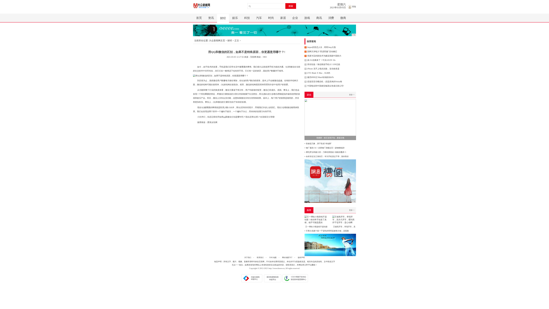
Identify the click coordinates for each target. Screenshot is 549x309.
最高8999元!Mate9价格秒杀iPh (319, 77)
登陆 (354, 7)
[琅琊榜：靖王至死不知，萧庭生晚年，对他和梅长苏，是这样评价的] (330, 119)
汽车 (259, 17)
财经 (223, 18)
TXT (290, 257)
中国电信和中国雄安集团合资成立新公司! (324, 86)
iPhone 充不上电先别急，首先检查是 (322, 69)
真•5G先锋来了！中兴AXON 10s (320, 60)
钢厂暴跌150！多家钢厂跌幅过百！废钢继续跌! (325, 148)
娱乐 (235, 17)
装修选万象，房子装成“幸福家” (318, 143)
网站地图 (285, 257)
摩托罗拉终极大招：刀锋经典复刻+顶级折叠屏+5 (325, 152)
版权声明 (301, 257)
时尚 (271, 17)
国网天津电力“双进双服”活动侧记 (321, 51)
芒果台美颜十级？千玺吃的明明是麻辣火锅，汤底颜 (327, 231)
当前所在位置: (201, 40)
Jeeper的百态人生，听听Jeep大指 (320, 47)
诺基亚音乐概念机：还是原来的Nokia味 (323, 82)
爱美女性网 (212, 122)
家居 (283, 17)
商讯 (319, 17)
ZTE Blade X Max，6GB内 (317, 73)
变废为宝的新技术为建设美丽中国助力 (323, 56)
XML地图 (273, 257)
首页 (199, 17)
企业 (295, 17)
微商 (343, 17)
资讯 (211, 17)
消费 (331, 17)
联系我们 (260, 257)
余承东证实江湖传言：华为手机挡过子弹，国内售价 (327, 156)
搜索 (291, 6)
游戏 (307, 17)
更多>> (352, 95)
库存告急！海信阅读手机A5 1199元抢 (322, 64)
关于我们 (247, 257)
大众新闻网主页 (217, 40)
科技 (247, 17)
